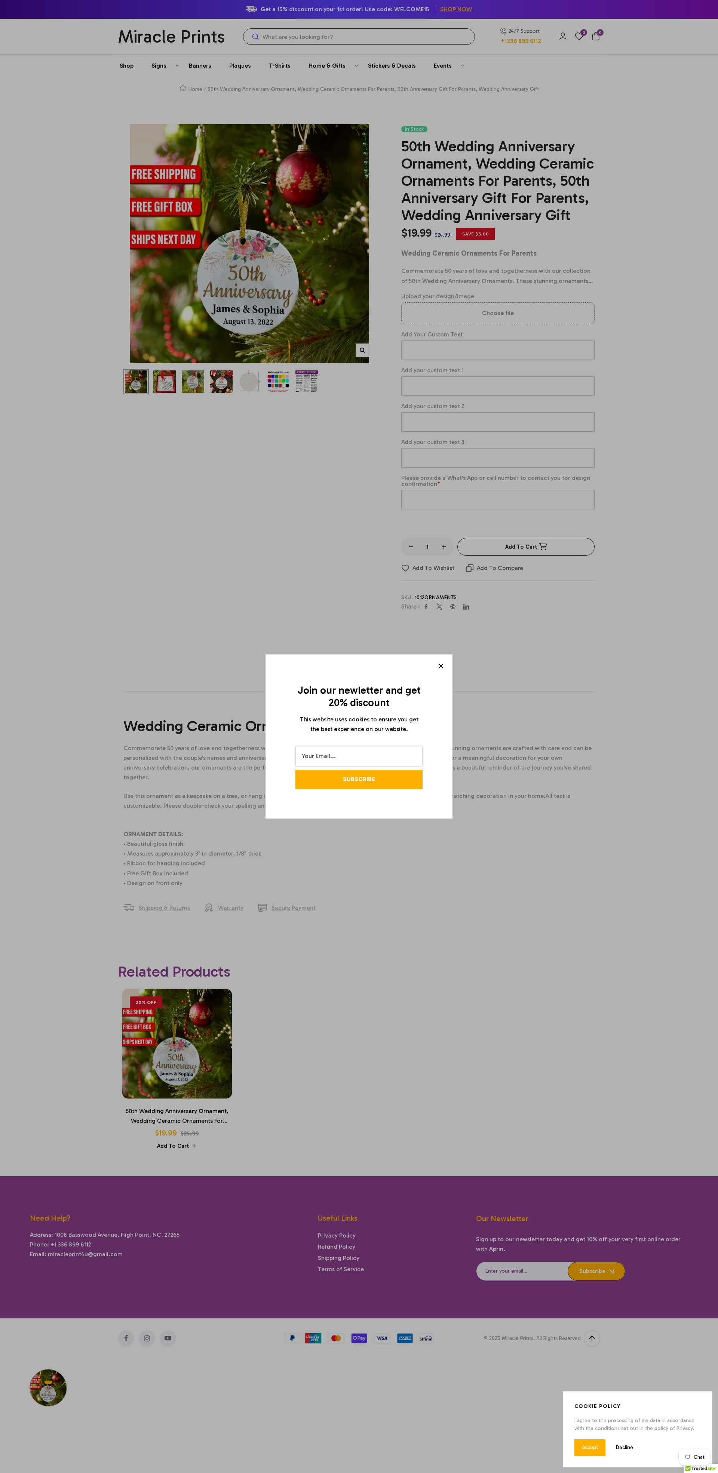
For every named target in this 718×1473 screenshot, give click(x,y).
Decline (624, 1447)
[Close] (441, 666)
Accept (590, 1447)
